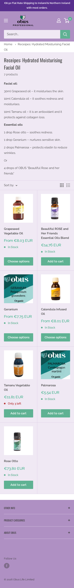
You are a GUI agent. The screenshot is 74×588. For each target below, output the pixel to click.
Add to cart (56, 261)
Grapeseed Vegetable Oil (13, 231)
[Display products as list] (68, 185)
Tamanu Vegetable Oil (17, 388)
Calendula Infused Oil (54, 312)
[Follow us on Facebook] (6, 565)
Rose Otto (11, 461)
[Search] (65, 34)
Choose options (18, 261)
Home (8, 44)
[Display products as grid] (62, 185)
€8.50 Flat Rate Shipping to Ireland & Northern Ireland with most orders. (37, 5)
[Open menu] (6, 20)
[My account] (59, 20)
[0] (66, 20)
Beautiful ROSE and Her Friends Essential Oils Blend (55, 233)
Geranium (11, 309)
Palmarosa (48, 385)
